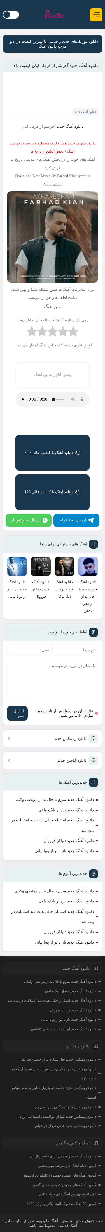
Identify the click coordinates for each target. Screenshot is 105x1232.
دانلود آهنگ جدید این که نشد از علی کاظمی (63, 1029)
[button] (96, 14)
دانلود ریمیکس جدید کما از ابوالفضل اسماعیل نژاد (58, 1116)
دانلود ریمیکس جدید (70, 738)
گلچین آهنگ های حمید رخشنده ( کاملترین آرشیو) (60, 1175)
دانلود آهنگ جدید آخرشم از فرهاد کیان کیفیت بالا (55, 65)
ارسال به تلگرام (72, 520)
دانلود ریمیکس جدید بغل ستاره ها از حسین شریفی (58, 1059)
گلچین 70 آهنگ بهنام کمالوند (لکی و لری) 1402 (61, 1204)
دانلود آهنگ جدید (85, 112)
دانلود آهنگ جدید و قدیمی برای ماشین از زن (63, 1156)
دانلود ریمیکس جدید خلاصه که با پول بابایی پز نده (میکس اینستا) (53, 1092)
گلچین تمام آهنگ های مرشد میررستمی (67, 1166)
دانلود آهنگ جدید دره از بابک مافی (66, 810)
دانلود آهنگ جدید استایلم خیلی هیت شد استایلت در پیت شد (52, 825)
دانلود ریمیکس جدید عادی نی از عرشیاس (65, 1126)
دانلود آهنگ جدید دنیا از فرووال (69, 841)
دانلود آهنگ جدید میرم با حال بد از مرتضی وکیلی (54, 800)
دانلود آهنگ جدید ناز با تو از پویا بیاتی (64, 851)
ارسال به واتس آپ (25, 520)
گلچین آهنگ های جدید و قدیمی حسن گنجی (64, 1185)
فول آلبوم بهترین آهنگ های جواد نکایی (67, 1194)
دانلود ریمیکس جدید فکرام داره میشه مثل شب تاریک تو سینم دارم (54, 1074)
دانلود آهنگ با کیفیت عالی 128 (49, 492)
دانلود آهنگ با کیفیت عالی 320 (49, 453)
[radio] (73, 332)
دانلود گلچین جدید (72, 760)
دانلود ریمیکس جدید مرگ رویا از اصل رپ (65, 1107)
